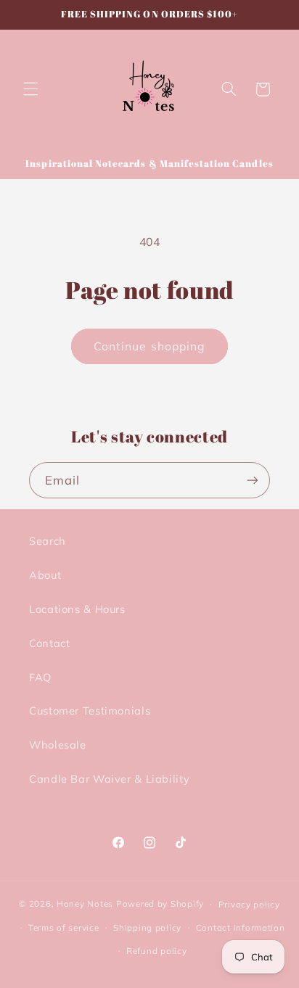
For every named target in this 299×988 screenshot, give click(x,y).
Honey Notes (85, 903)
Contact (49, 643)
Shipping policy (147, 927)
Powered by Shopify (160, 903)
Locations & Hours (77, 609)
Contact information (240, 927)
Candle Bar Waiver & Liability (109, 779)
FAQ (40, 677)
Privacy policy (249, 904)
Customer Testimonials (89, 710)
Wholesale (57, 745)
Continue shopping (149, 346)
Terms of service (63, 927)
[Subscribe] (252, 480)
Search (47, 541)
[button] (30, 89)
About (45, 575)
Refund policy (156, 950)
